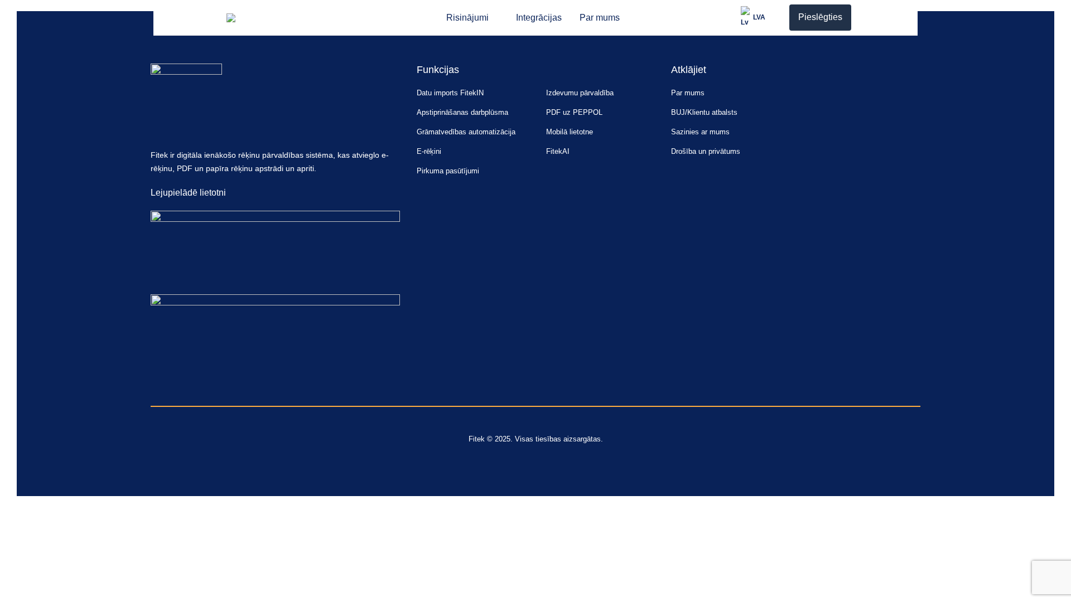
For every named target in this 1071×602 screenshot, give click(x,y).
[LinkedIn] (181, 386)
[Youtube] (160, 386)
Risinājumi (467, 17)
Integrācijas (539, 17)
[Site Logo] (257, 17)
